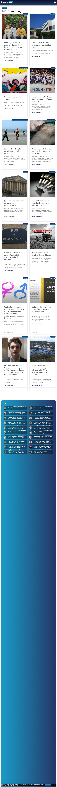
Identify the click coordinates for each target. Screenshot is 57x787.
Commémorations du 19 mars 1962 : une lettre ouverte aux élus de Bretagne (13, 256)
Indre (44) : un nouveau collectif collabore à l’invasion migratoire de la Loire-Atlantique (14, 45)
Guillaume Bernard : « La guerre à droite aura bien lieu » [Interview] (41, 309)
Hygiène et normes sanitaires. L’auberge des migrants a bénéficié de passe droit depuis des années (41, 370)
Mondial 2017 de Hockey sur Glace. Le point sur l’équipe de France (42, 99)
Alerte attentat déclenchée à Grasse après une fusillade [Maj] (42, 44)
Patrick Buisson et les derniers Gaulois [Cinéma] (42, 254)
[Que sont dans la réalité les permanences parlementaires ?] (14, 184)
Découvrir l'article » (9, 60)
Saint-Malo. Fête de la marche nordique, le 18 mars (12, 151)
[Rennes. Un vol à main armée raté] (14, 80)
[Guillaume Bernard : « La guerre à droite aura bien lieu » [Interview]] (42, 290)
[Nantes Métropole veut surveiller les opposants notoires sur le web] (42, 184)
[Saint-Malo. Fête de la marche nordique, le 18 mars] (14, 132)
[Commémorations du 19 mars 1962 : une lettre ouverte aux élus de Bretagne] (14, 236)
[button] (55, 2)
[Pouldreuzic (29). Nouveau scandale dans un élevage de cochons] (42, 132)
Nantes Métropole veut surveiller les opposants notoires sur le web (40, 203)
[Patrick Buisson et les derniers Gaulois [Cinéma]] (42, 236)
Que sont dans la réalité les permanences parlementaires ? (14, 203)
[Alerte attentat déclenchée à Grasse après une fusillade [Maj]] (42, 26)
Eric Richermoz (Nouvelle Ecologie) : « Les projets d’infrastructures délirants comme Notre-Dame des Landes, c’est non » (14, 370)
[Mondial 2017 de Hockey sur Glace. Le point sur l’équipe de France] (42, 80)
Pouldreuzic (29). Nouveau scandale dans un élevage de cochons (41, 151)
